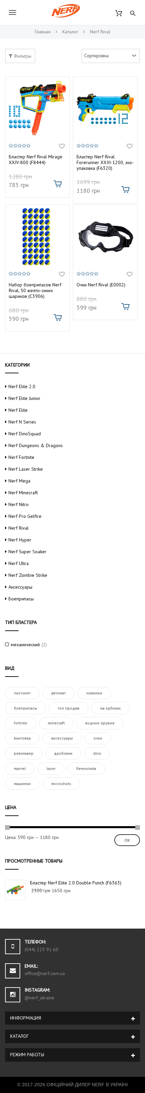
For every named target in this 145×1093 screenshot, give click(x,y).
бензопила (86, 768)
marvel (20, 768)
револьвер (23, 753)
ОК (127, 840)
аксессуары (62, 738)
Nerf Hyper (19, 540)
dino (97, 753)
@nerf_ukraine (39, 998)
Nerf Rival (18, 528)
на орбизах (110, 708)
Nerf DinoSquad (24, 434)
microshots (61, 783)
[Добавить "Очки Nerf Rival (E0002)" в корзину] (125, 306)
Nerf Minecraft (23, 493)
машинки (22, 783)
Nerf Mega (19, 481)
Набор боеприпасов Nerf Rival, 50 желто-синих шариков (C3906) (35, 290)
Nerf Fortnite (21, 457)
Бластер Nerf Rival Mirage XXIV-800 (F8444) (35, 159)
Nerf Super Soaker (27, 552)
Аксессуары (20, 587)
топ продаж (69, 708)
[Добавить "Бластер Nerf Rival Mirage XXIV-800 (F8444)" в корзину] (57, 184)
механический (25, 645)
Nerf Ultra (18, 563)
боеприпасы (25, 708)
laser (51, 768)
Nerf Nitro (18, 504)
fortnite (20, 722)
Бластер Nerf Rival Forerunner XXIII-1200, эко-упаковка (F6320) (105, 162)
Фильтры (21, 56)
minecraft (56, 722)
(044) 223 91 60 (41, 949)
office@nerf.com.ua (45, 973)
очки (97, 738)
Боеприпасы (21, 599)
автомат (58, 692)
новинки (94, 692)
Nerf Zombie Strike (27, 575)
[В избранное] (62, 146)
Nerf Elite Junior (24, 398)
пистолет (22, 692)
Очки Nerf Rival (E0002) (101, 285)
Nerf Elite (18, 410)
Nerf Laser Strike (25, 469)
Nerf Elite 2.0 (21, 386)
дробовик (63, 753)
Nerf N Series (22, 422)
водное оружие (100, 722)
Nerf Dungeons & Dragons (35, 445)
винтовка (22, 738)
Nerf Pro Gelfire (24, 516)
